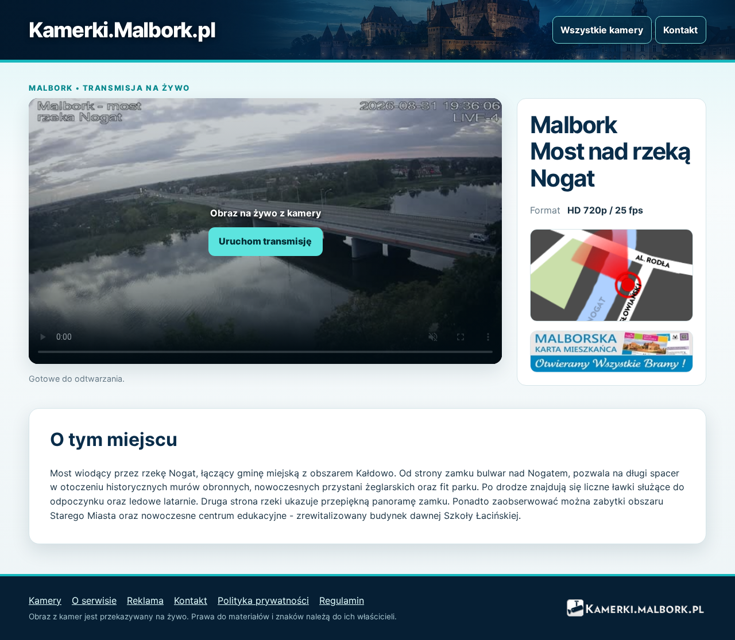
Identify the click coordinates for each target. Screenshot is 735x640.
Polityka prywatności (263, 600)
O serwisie (94, 600)
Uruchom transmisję (265, 241)
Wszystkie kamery (601, 30)
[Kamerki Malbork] (634, 608)
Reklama (145, 600)
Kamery (45, 600)
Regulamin (341, 600)
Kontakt (680, 30)
